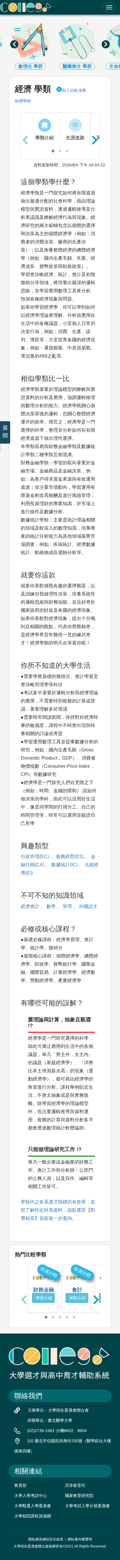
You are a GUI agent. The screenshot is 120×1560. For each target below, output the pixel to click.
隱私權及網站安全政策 (45, 1539)
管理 (67, 906)
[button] (53, 151)
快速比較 (49, 1272)
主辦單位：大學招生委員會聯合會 (58, 1410)
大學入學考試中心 (30, 1495)
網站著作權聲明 (80, 1539)
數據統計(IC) (64, 864)
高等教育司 (75, 1485)
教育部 (20, 1485)
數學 (51, 906)
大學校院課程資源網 (32, 1516)
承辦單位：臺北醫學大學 (49, 1420)
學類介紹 (44, 1298)
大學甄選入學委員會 (32, 1505)
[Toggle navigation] (109, 7)
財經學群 (23, 101)
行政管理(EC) (35, 856)
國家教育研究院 (79, 1495)
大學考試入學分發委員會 (87, 1505)
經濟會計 (30, 906)
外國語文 (88, 906)
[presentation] (14, 44)
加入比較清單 (74, 90)
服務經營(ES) (70, 856)
